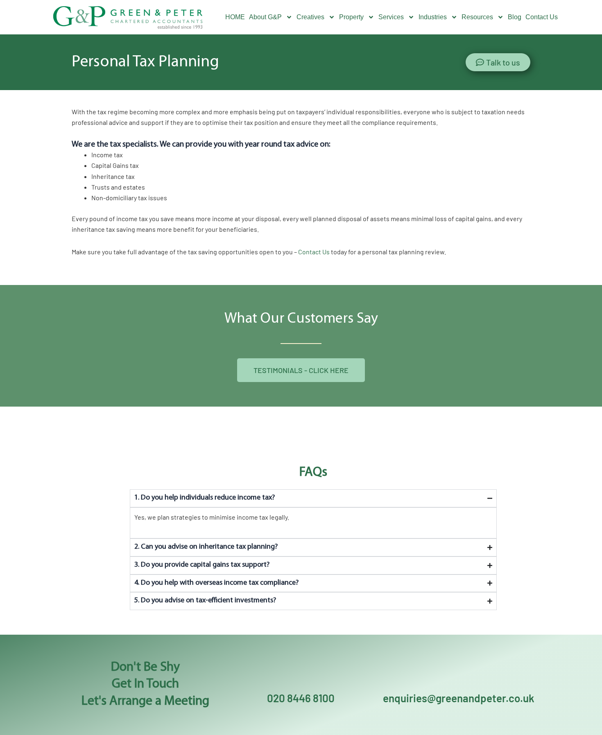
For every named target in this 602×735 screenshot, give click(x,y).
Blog (514, 17)
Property (351, 17)
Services (391, 17)
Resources (477, 17)
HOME (235, 17)
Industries (433, 17)
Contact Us (541, 17)
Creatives (310, 17)
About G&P (265, 17)
